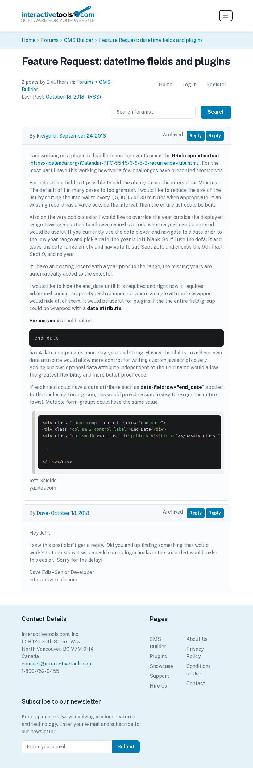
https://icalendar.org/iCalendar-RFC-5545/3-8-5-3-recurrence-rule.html (114, 163)
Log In (189, 84)
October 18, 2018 (65, 97)
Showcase (161, 666)
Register (216, 84)
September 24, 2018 (82, 136)
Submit (126, 747)
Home (28, 40)
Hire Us (158, 686)
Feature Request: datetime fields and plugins (151, 40)
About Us (197, 639)
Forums (50, 40)
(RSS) (94, 97)
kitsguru (46, 136)
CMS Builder (78, 40)
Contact (195, 683)
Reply (195, 135)
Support (159, 676)
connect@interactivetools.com (57, 664)
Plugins (158, 656)
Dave (42, 513)
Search (216, 112)
